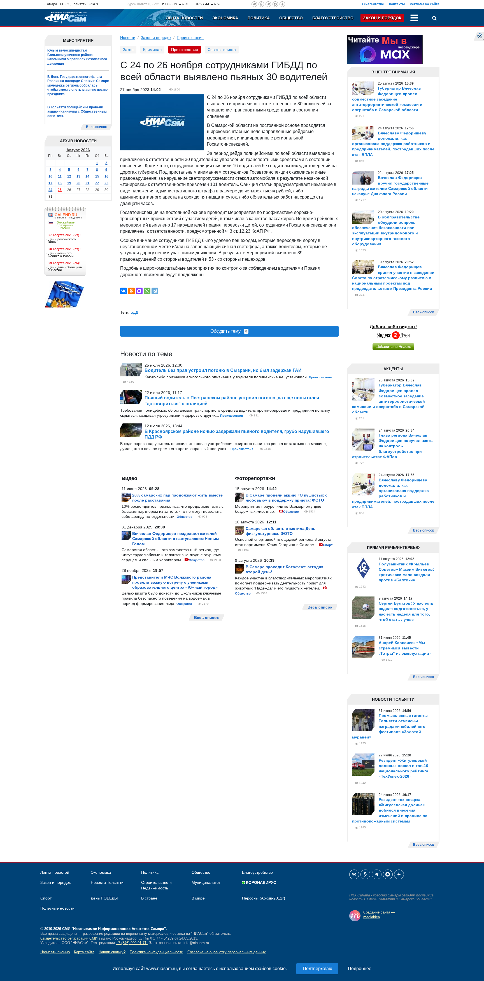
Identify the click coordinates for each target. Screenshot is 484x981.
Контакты (397, 4)
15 (97, 176)
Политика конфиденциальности (156, 952)
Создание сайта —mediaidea (379, 914)
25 (60, 190)
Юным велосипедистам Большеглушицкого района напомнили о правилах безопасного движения (77, 57)
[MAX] (139, 291)
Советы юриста (222, 49)
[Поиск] (434, 19)
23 (106, 183)
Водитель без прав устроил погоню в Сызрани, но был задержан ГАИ (223, 370)
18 (60, 183)
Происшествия (190, 37)
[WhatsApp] (147, 291)
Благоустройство (332, 18)
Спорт (327, 545)
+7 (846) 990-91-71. (132, 943)
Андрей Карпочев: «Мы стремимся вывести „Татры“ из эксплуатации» (405, 648)
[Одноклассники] (131, 291)
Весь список (96, 127)
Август (73, 150)
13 (78, 176)
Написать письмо (55, 952)
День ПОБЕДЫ (104, 898)
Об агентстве (373, 4)
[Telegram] (155, 291)
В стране (149, 898)
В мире (198, 898)
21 (87, 183)
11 (60, 176)
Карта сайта (84, 952)
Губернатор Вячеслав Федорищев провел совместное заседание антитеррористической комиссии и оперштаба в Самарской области (387, 99)
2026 (85, 150)
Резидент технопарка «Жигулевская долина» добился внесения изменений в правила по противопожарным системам (389, 810)
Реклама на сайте (424, 4)
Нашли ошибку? (112, 952)
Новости (127, 37)
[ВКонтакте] (123, 291)
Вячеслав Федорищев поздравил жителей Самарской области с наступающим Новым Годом (175, 538)
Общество (291, 18)
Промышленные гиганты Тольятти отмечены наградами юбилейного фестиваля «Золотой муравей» (390, 726)
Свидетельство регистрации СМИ (68, 938)
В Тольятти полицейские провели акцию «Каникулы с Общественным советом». (77, 111)
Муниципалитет (206, 882)
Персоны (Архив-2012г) (263, 898)
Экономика (225, 18)
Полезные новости (57, 908)
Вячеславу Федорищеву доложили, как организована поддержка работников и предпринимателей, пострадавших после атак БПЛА (393, 144)
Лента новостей (184, 18)
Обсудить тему (228, 331)
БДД (134, 312)
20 (78, 183)
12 (69, 176)
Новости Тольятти (107, 882)
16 (106, 176)
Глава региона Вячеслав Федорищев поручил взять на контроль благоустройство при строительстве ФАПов (392, 446)
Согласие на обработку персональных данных (226, 952)
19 (69, 183)
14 (87, 176)
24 (50, 190)
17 (50, 183)
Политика (259, 18)
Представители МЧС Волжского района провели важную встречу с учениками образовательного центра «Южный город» (175, 582)
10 (50, 176)
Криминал (152, 49)
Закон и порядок (382, 18)
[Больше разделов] (414, 19)
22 (97, 183)
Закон (128, 49)
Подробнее (359, 968)
